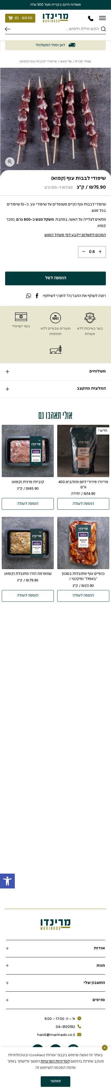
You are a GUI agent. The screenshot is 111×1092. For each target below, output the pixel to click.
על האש (66, 61)
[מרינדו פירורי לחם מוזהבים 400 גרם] (83, 451)
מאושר (55, 1081)
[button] (7, 881)
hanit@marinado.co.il (56, 1035)
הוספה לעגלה (83, 504)
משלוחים (97, 371)
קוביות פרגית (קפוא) (28, 482)
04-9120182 (65, 1027)
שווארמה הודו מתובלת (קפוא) (28, 574)
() (23, 18)
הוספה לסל (55, 278)
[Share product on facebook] (37, 296)
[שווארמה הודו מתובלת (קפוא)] (28, 543)
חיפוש (8, 29)
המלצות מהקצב (91, 388)
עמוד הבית (83, 61)
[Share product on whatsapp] (28, 296)
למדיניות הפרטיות (55, 1061)
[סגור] (105, 1048)
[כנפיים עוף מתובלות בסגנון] (83, 543)
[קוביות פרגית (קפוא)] (28, 451)
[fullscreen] (10, 162)
